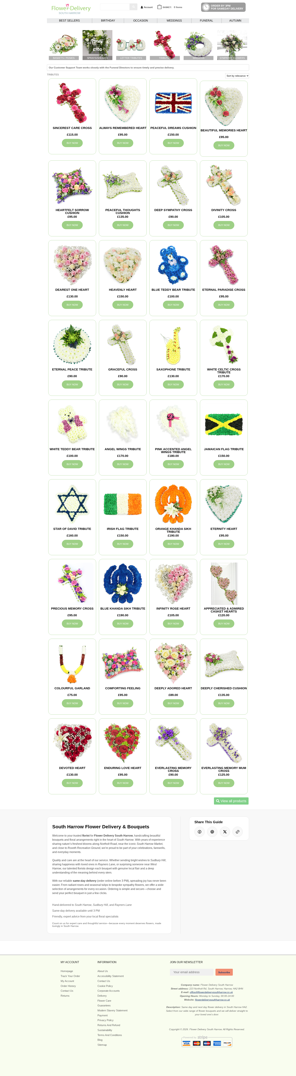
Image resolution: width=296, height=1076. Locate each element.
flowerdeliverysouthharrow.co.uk (212, 999)
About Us (102, 971)
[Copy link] (237, 832)
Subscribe (224, 972)
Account (148, 7)
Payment (102, 1015)
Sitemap (102, 1044)
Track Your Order (70, 976)
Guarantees (104, 1005)
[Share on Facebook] (199, 832)
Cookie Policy (105, 985)
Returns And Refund (108, 1025)
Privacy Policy (105, 1020)
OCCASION (140, 20)
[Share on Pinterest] (212, 832)
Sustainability (104, 1030)
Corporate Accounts (108, 990)
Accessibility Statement (110, 976)
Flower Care (104, 1000)
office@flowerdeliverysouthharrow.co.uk (211, 992)
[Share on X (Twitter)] (225, 832)
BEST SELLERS (69, 20)
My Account (67, 981)
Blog (99, 1039)
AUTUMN (235, 20)
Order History (68, 985)
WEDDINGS (174, 20)
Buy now (72, 143)
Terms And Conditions (109, 1035)
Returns (65, 995)
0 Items (178, 7)
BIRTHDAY (108, 20)
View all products (233, 801)
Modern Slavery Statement (112, 1010)
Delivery (102, 995)
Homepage (67, 971)
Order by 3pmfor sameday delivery (227, 7)
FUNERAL (206, 20)
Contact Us (67, 990)
